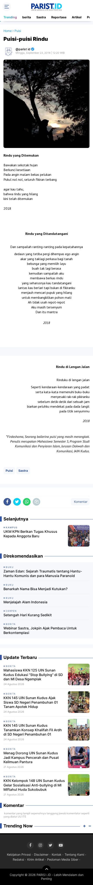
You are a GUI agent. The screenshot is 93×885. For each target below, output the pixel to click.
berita (26, 17)
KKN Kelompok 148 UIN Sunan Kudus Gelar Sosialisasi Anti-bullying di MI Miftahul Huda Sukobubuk (34, 785)
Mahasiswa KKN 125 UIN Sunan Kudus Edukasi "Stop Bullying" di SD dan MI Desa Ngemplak (33, 674)
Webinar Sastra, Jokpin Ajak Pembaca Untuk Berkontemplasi (40, 630)
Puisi (9, 470)
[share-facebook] (7, 502)
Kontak (56, 854)
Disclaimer (41, 854)
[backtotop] (46, 869)
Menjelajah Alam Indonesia (25, 602)
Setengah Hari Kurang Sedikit (27, 615)
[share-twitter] (17, 502)
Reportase (58, 17)
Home (7, 31)
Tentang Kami (74, 854)
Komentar (80, 501)
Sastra (41, 17)
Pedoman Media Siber (62, 859)
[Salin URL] (36, 502)
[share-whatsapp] (26, 502)
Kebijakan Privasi (19, 854)
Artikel (77, 17)
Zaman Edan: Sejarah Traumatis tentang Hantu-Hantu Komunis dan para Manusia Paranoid (42, 573)
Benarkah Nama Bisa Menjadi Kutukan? (35, 589)
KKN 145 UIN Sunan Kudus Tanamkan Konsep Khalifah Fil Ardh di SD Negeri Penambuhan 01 (32, 730)
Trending (10, 17)
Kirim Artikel (35, 859)
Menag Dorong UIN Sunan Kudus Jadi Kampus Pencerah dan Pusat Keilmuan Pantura (31, 757)
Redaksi (18, 859)
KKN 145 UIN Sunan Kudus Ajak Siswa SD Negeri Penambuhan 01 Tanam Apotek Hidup (30, 702)
